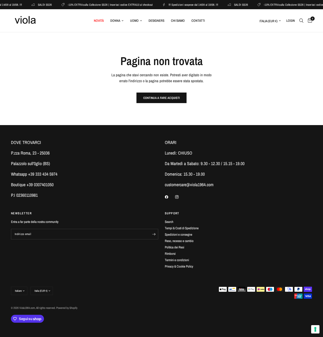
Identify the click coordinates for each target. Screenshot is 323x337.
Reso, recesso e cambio (179, 241)
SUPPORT (172, 213)
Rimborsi (170, 253)
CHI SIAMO (178, 20)
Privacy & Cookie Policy (179, 266)
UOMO (134, 20)
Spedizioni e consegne (178, 234)
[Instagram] (180, 197)
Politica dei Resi (174, 247)
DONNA (115, 20)
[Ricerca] (301, 20)
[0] (309, 20)
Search (169, 221)
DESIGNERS (156, 20)
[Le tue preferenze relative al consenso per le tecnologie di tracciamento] (315, 329)
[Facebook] (169, 197)
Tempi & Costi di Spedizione (182, 228)
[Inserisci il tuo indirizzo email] (153, 234)
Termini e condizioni (177, 260)
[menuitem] (99, 21)
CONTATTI (198, 20)
